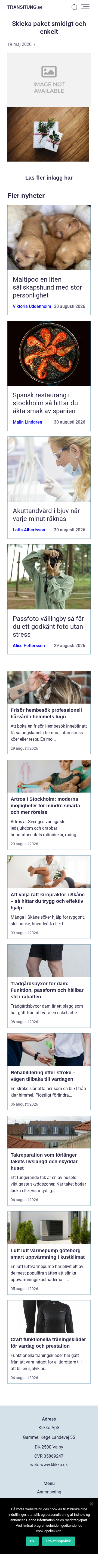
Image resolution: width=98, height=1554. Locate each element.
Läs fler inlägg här (49, 178)
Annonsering (49, 1492)
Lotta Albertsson (29, 529)
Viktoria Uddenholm (32, 306)
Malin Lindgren (27, 422)
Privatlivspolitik (58, 1541)
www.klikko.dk (54, 1464)
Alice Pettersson (29, 645)
